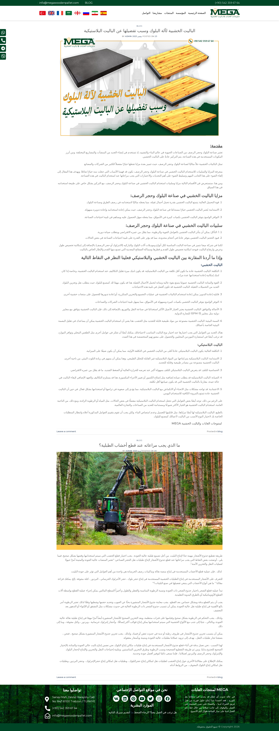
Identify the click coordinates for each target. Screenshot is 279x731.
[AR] (69, 13)
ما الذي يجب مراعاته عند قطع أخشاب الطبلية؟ (139, 445)
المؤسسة (181, 13)
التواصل (146, 13)
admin (128, 36)
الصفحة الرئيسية (197, 13)
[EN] (51, 13)
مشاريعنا (157, 13)
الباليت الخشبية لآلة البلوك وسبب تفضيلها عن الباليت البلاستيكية (139, 30)
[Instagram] (159, 698)
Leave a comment (66, 431)
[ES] (103, 13)
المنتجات (169, 13)
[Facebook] (167, 698)
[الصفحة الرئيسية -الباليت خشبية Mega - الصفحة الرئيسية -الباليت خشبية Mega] (225, 12)
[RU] (86, 13)
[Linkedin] (125, 698)
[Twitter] (150, 698)
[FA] (95, 13)
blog (139, 26)
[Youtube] (142, 698)
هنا (132, 712)
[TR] (42, 13)
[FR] (60, 13)
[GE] (77, 13)
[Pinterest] (133, 698)
